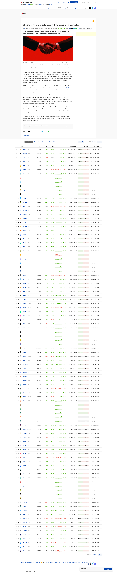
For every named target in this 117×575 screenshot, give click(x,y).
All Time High (52, 141)
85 (18, 490)
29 (18, 263)
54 (18, 364)
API (22, 8)
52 (18, 356)
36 (18, 291)
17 (18, 214)
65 (18, 408)
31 (18, 271)
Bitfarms (25, 66)
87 (18, 494)
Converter (52, 562)
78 (18, 461)
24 (18, 242)
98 (18, 542)
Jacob (25, 28)
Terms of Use (91, 562)
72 (18, 437)
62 (18, 396)
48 (18, 340)
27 (18, 254)
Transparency (72, 8)
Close (108, 569)
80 (18, 469)
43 (18, 319)
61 (18, 392)
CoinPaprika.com (26, 2)
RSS (92, 21)
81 (18, 473)
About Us (22, 562)
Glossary (69, 562)
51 (18, 352)
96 (18, 534)
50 (18, 348)
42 (18, 315)
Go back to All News (26, 135)
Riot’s (39, 116)
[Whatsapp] (76, 28)
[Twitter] (90, 8)
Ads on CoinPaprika (28, 562)
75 (18, 445)
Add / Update (81, 8)
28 (18, 258)
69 (18, 425)
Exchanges (64, 8)
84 (18, 485)
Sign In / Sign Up (74, 2)
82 (18, 477)
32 (18, 275)
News (26, 8)
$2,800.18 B (27, 4)
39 (18, 303)
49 (18, 344)
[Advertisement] (86, 34)
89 (18, 506)
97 (18, 538)
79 (18, 465)
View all (99, 141)
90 (18, 510)
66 (18, 413)
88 (18, 502)
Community (44, 141)
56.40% (50, 4)
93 (18, 522)
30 (18, 267)
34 (18, 283)
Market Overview (41, 8)
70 (18, 429)
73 (18, 441)
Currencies (56, 8)
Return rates (37, 141)
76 (18, 453)
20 (18, 226)
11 (18, 190)
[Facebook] (70, 28)
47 (18, 336)
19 (18, 222)
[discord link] (95, 8)
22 (18, 234)
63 (18, 400)
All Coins (64, 562)
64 (18, 404)
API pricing (38, 562)
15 (18, 206)
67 (18, 417)
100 (18, 550)
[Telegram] (74, 28)
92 (18, 518)
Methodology (74, 562)
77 (18, 457)
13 (18, 198)
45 (18, 327)
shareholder (68, 87)
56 (18, 368)
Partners (60, 562)
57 (18, 376)
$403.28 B (40, 4)
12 (18, 194)
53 (18, 360)
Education (32, 8)
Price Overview (29, 141)
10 (18, 186)
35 (18, 287)
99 (18, 546)
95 (18, 530)
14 (18, 202)
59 (18, 384)
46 (18, 331)
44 (18, 323)
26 (18, 250)
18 (18, 218)
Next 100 (94, 141)
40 (18, 307)
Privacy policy (80, 562)
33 (18, 279)
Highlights (49, 8)
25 (18, 246)
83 (18, 481)
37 (18, 295)
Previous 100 (88, 141)
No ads (56, 562)
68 (18, 421)
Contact (47, 562)
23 (18, 238)
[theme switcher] (68, 2)
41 (18, 311)
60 (18, 388)
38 (18, 299)
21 (18, 230)
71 (18, 433)
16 (18, 210)
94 (18, 526)
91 (18, 514)
